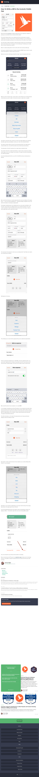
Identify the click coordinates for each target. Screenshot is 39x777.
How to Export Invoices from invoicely (9, 681)
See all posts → (11, 689)
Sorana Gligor (8, 562)
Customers (19, 753)
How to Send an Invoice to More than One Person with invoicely (9, 678)
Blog (19, 741)
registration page (18, 557)
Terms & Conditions (19, 760)
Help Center (20, 769)
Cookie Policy (19, 766)
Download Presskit (19, 747)
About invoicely (19, 732)
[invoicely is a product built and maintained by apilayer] (19, 774)
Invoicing (12, 6)
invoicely (9, 33)
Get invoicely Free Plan (6, 603)
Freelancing (4, 571)
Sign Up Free (19, 720)
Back (2, 6)
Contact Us (19, 750)
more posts (9, 563)
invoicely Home (19, 729)
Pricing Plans (19, 738)
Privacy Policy (19, 763)
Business (3, 570)
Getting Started (5, 573)
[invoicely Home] (5, 2)
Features (19, 735)
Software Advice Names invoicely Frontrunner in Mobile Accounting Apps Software (11, 675)
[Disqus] (19, 621)
